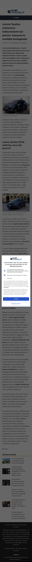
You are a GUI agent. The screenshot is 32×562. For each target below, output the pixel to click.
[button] (16, 278)
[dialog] (16, 281)
